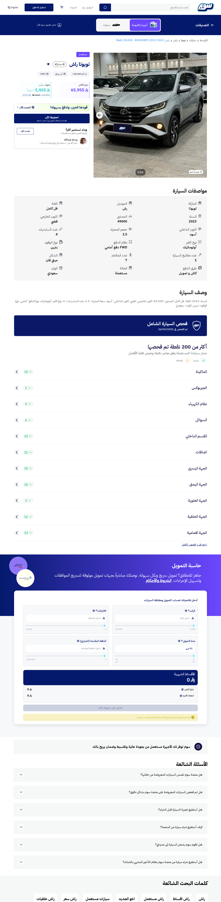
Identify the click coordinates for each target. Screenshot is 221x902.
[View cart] (62, 7)
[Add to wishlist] (48, 64)
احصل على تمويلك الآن (110, 708)
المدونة (73, 7)
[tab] (145, 25)
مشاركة (58, 64)
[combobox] (145, 7)
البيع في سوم (87, 7)
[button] (105, 7)
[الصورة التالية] (99, 115)
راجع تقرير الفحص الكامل (194, 545)
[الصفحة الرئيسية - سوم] (205, 7)
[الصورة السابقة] (201, 115)
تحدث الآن (25, 131)
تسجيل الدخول (39, 7)
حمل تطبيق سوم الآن (46, 25)
